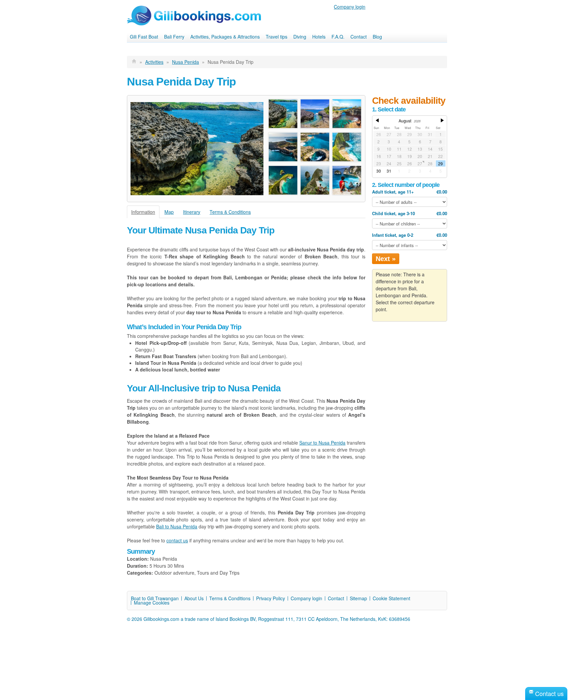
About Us (194, 598)
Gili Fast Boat (144, 36)
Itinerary (191, 212)
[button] (377, 122)
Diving (299, 36)
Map (169, 212)
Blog (377, 36)
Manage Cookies (151, 602)
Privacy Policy (270, 598)
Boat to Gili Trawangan (155, 598)
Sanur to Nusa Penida (322, 442)
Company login (349, 6)
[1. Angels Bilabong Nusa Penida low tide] (197, 149)
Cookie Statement (391, 598)
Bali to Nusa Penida (176, 526)
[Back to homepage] (134, 62)
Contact (358, 36)
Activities (154, 62)
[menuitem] (144, 37)
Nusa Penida (185, 62)
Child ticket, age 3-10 (409, 213)
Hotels (319, 36)
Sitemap (358, 598)
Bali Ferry (174, 36)
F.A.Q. (338, 36)
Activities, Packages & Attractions (225, 36)
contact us (177, 540)
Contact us (548, 693)
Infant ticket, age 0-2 (409, 235)
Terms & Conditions (230, 212)
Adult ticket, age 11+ (409, 192)
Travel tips (276, 36)
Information (143, 212)
